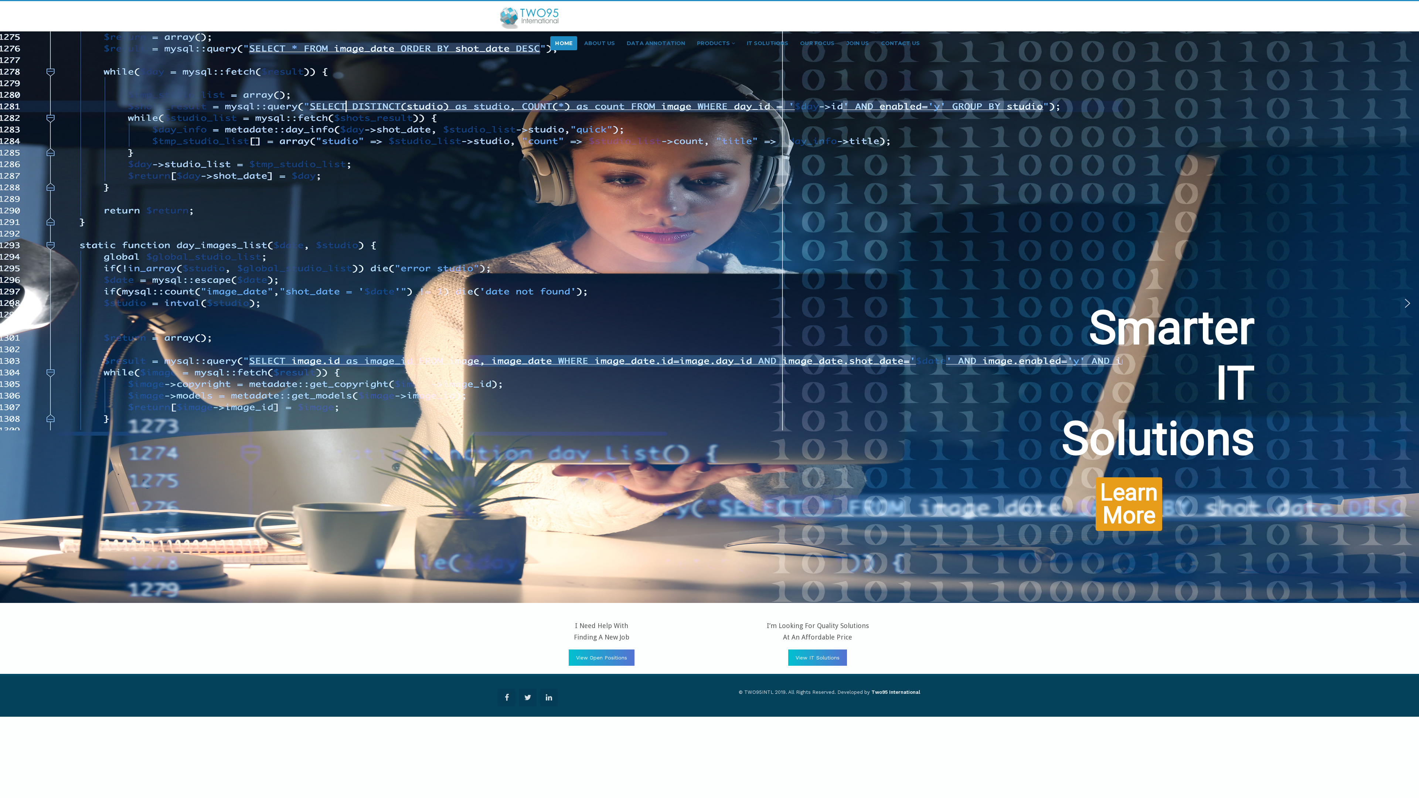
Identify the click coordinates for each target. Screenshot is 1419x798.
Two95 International (895, 692)
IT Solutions (768, 43)
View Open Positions (601, 658)
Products (714, 43)
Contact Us (900, 43)
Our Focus (817, 43)
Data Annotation (656, 43)
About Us (599, 43)
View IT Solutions (818, 658)
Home (563, 43)
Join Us (858, 43)
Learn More (1190, 364)
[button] (11, 307)
